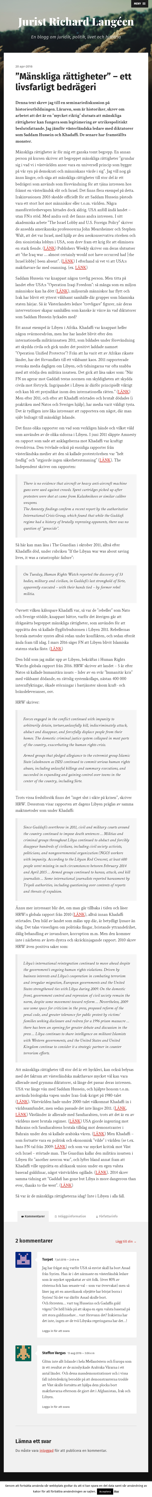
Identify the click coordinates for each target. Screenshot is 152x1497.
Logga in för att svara (56, 1331)
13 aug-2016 (80, 1353)
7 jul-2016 (67, 1259)
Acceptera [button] (105, 1491)
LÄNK (49, 248)
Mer (116, 1491)
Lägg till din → (126, 1241)
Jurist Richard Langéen (76, 21)
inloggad (47, 1450)
